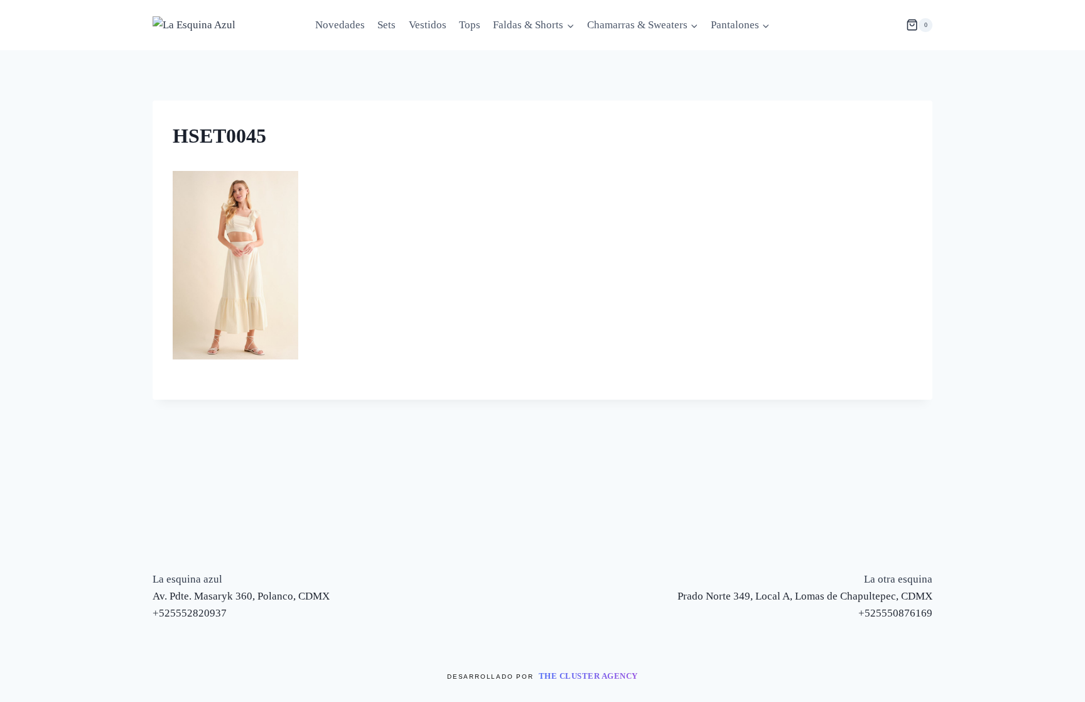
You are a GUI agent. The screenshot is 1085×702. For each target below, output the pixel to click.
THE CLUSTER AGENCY (588, 676)
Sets (386, 25)
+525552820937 (190, 613)
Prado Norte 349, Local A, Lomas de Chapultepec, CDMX (804, 596)
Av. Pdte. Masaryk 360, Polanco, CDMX (241, 596)
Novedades (340, 25)
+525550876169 (895, 613)
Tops (469, 25)
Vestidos (427, 25)
